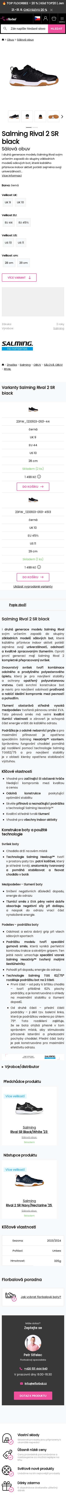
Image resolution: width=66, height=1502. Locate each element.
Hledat (57, 28)
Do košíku (30, 486)
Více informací (12, 175)
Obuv (10, 40)
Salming (58, 328)
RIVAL (7, 369)
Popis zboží (17, 605)
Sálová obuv (25, 40)
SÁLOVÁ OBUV (53, 365)
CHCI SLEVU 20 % (35, 10)
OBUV (37, 365)
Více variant (17, 277)
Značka (12, 365)
